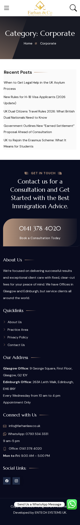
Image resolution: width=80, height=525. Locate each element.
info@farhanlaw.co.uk (24, 426)
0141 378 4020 (40, 228)
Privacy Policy (18, 337)
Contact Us (16, 345)
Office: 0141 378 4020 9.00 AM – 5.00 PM (26, 452)
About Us (15, 322)
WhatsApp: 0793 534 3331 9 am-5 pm (25, 437)
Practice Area (18, 329)
